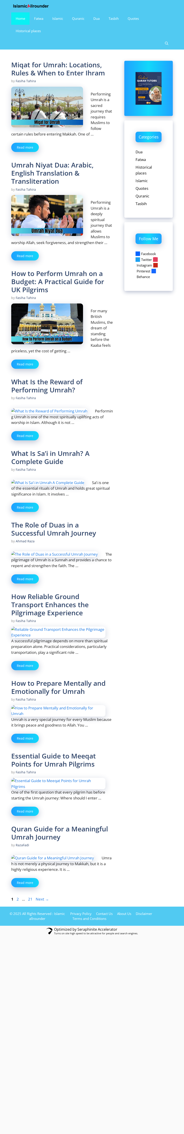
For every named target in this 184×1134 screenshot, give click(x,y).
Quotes (133, 18)
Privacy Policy (81, 913)
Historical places (28, 31)
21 (31, 899)
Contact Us (104, 913)
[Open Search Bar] (166, 43)
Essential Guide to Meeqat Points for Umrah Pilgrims (53, 760)
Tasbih (114, 18)
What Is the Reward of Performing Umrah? (47, 385)
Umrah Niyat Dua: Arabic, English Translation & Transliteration (52, 173)
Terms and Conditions (89, 918)
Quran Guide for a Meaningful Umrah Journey (59, 833)
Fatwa (38, 18)
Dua (96, 18)
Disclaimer (144, 913)
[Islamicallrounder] (31, 6)
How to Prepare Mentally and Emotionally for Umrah (58, 687)
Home (20, 18)
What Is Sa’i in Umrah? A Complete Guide (50, 457)
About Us (124, 913)
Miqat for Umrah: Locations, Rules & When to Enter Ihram (58, 68)
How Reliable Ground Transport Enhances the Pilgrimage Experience (50, 604)
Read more (25, 147)
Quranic (78, 18)
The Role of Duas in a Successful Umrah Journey (53, 529)
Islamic (57, 18)
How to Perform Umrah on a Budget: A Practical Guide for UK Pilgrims (57, 281)
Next (42, 899)
